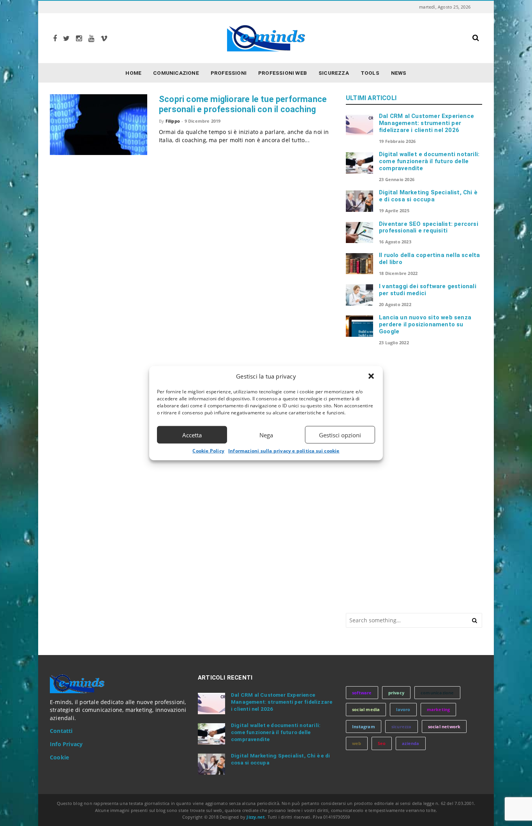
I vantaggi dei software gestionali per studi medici (427, 290)
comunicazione (437, 693)
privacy (396, 693)
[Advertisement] (404, 478)
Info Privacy (66, 744)
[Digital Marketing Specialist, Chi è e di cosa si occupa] (359, 200)
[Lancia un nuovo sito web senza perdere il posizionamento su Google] (359, 325)
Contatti (61, 730)
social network (444, 726)
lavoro (403, 709)
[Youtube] (91, 38)
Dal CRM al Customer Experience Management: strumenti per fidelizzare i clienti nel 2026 (426, 123)
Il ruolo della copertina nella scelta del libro (429, 259)
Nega (266, 435)
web (356, 743)
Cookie (59, 757)
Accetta (192, 435)
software (362, 693)
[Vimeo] (104, 38)
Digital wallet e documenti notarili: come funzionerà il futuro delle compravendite (429, 161)
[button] (371, 376)
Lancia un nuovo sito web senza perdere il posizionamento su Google (425, 324)
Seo (382, 743)
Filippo (173, 121)
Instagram (363, 726)
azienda (410, 743)
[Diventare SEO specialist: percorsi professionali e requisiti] (359, 232)
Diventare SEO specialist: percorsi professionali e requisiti (428, 227)
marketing (438, 709)
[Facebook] (55, 38)
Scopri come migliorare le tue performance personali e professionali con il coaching (243, 104)
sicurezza (401, 726)
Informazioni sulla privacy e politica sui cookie (284, 450)
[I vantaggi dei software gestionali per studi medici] (359, 294)
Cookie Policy (208, 450)
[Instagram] (79, 38)
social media (366, 709)
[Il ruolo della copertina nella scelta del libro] (359, 263)
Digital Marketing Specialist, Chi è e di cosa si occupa (428, 196)
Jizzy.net (256, 817)
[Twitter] (66, 38)
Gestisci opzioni (340, 435)
